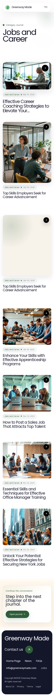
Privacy (20, 686)
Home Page (13, 661)
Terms (30, 686)
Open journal (16, 614)
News (28, 661)
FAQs (39, 661)
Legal (38, 686)
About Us (10, 686)
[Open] (45, 7)
